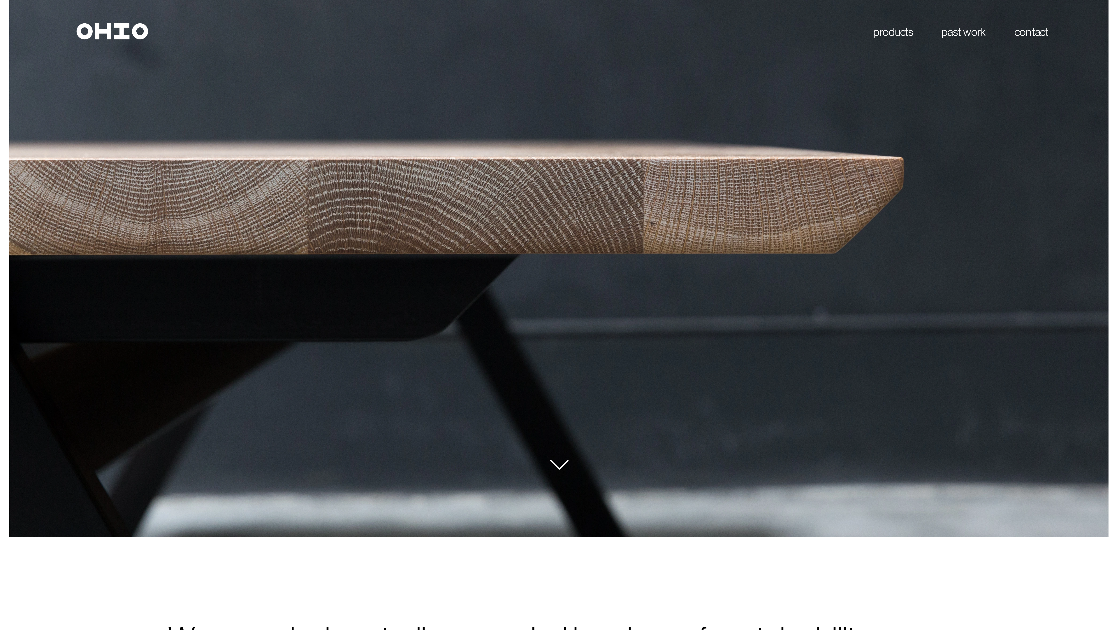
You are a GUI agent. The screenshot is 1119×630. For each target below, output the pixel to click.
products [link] (894, 32)
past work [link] (964, 32)
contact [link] (1031, 32)
